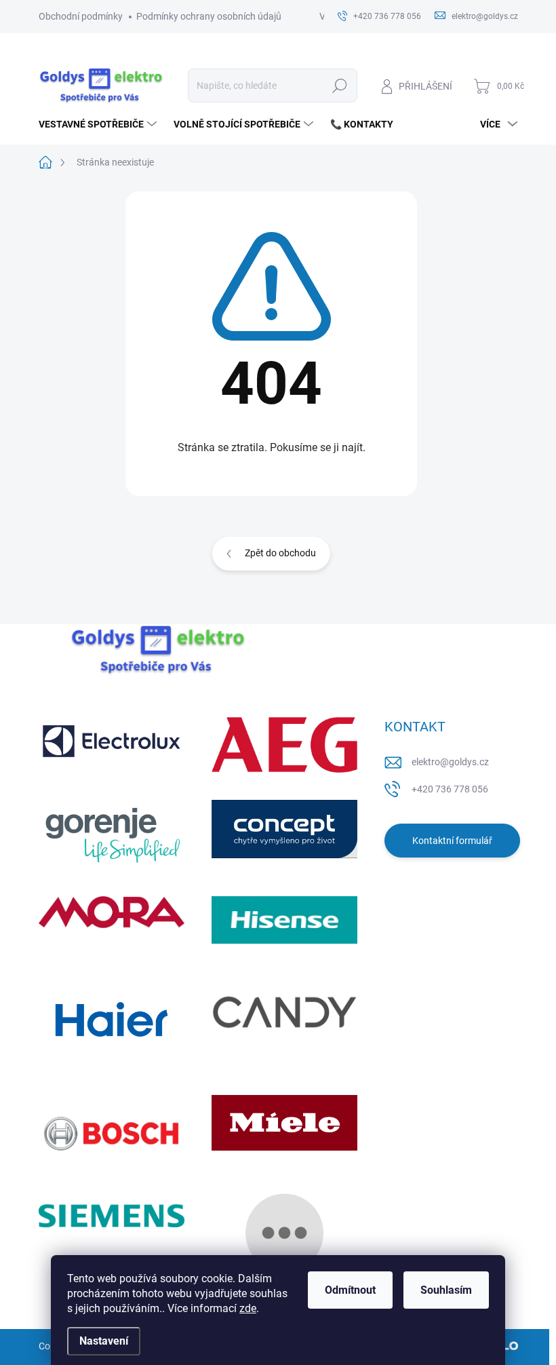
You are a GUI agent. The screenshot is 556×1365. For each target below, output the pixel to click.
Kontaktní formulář (452, 840)
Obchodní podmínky (81, 16)
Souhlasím (446, 1290)
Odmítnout (350, 1290)
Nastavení (103, 1340)
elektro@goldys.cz (450, 761)
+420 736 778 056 (450, 789)
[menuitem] (99, 124)
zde (247, 1308)
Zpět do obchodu (280, 552)
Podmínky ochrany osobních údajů (208, 16)
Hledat (339, 85)
